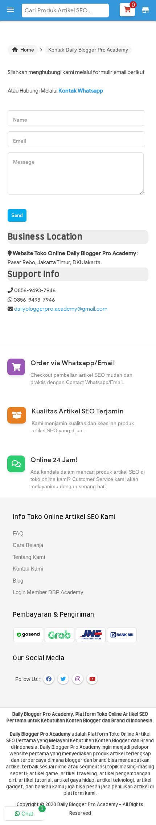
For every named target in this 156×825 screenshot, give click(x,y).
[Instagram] (77, 678)
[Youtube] (92, 678)
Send (17, 215)
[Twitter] (63, 678)
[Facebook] (48, 678)
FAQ (18, 533)
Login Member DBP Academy (48, 592)
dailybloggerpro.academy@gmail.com (60, 309)
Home (22, 49)
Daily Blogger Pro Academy (42, 714)
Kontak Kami (28, 568)
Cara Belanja (28, 545)
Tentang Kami (29, 557)
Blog (18, 580)
